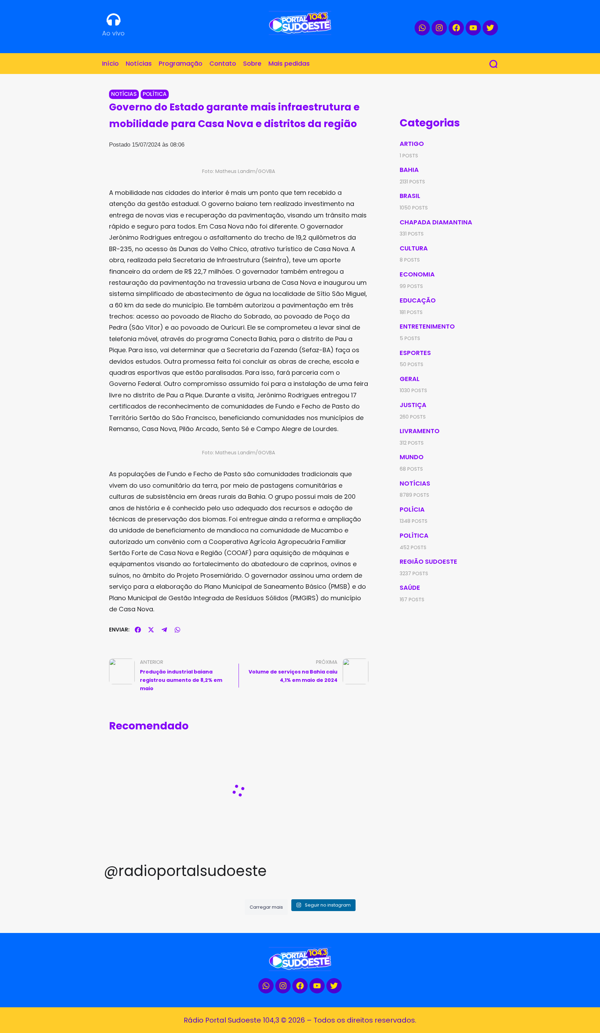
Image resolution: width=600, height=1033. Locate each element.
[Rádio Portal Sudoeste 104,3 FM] (300, 23)
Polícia (412, 509)
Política (155, 94)
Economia (417, 274)
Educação (418, 300)
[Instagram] (439, 27)
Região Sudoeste (428, 561)
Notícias (124, 94)
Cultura (414, 248)
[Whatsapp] (422, 27)
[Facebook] (456, 27)
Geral (409, 378)
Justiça (413, 404)
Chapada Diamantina (436, 222)
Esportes (415, 352)
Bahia (409, 169)
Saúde (410, 587)
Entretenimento (427, 326)
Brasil (410, 195)
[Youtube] (473, 27)
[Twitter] (490, 27)
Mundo (412, 457)
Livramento (420, 431)
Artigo (412, 143)
